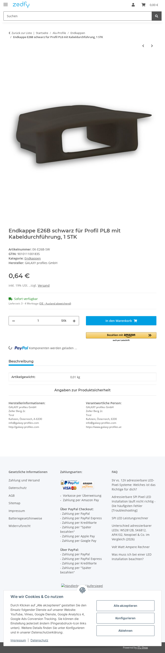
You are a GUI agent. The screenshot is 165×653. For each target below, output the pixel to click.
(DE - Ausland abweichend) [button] (55, 303)
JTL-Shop (143, 647)
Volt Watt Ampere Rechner (131, 547)
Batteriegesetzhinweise (25, 518)
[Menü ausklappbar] (5, 2)
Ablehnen (125, 630)
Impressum (18, 640)
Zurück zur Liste (22, 33)
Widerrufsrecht (20, 526)
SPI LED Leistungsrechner (130, 518)
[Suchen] (157, 16)
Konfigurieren (125, 618)
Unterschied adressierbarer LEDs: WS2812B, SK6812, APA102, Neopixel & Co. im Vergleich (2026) (132, 532)
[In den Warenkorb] (12, 59)
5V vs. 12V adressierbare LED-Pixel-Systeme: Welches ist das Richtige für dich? (134, 484)
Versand (44, 285)
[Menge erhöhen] (74, 320)
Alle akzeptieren (125, 605)
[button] (133, 4)
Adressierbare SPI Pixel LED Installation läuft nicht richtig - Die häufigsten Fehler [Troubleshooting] (134, 503)
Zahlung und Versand (24, 480)
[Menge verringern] (13, 320)
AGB (12, 495)
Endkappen (32, 258)
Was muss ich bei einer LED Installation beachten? (131, 556)
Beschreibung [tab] (21, 361)
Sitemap (14, 503)
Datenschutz (39, 640)
